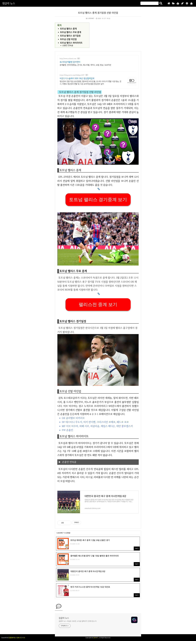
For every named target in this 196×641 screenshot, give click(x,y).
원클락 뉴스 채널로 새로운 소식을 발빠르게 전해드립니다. (78, 621)
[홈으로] (169, 3)
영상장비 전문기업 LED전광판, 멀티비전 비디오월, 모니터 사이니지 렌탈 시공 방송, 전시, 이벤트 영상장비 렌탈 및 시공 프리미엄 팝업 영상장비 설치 (90, 82)
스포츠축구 (91, 18)
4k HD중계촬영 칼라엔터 (70, 62)
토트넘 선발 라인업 (68, 39)
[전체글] (173, 3)
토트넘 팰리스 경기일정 (70, 35)
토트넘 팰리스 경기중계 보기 (98, 199)
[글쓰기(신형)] (182, 3)
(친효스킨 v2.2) (20, 637)
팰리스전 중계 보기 (98, 304)
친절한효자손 (12, 637)
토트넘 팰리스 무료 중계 (70, 32)
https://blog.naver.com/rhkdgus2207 (72, 75)
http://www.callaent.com (68, 59)
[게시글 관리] (68, 522)
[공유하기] (65, 522)
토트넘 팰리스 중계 (68, 28)
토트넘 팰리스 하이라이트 (71, 42)
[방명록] (178, 3)
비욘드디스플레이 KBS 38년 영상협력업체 (77, 78)
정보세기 (95, 637)
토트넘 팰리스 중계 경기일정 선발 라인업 (98, 12)
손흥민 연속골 (67, 45)
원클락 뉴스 (8, 3)
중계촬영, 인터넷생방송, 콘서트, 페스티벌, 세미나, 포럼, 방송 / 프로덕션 (85, 65)
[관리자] (187, 3)
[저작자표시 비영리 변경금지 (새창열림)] (84, 522)
